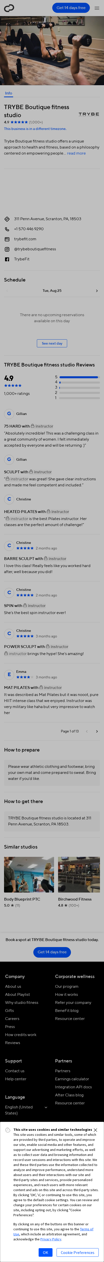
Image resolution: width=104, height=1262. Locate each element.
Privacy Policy (50, 1239)
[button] (95, 1130)
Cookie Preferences (77, 1252)
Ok (45, 1252)
